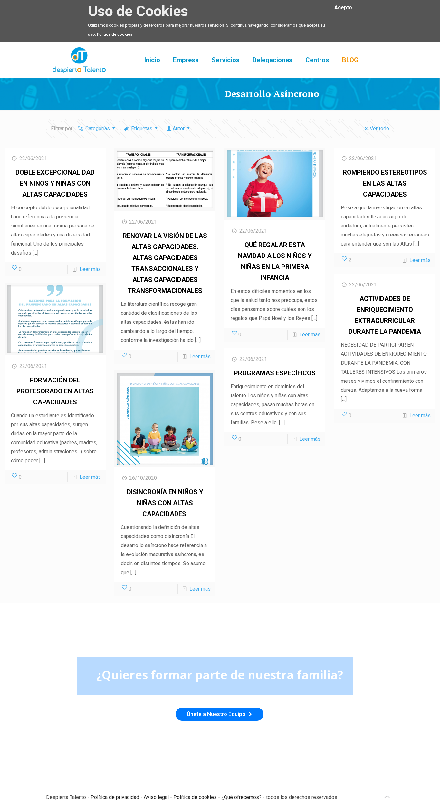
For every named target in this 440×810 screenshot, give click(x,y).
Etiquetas (141, 128)
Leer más (90, 269)
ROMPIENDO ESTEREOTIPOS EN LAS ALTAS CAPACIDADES (385, 183)
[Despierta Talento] (79, 60)
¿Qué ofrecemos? (241, 797)
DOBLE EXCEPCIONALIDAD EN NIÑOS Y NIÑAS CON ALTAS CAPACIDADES (55, 183)
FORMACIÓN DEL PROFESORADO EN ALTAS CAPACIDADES (55, 391)
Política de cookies (114, 34)
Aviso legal (156, 797)
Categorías (97, 128)
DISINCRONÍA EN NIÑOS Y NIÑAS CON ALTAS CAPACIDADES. (165, 503)
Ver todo (379, 128)
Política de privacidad (115, 797)
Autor (179, 128)
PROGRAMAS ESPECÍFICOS (275, 373)
